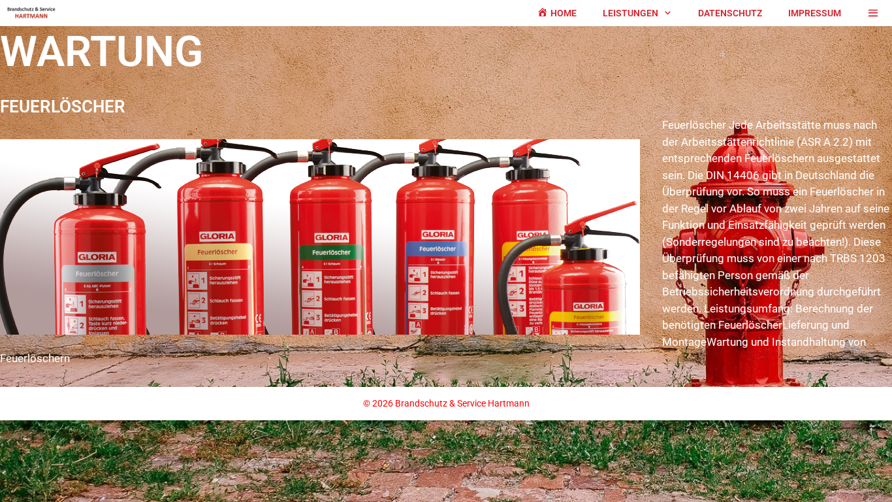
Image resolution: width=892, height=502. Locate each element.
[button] (671, 13)
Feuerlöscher (62, 106)
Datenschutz (730, 13)
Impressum (814, 13)
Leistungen (630, 13)
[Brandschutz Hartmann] (35, 13)
